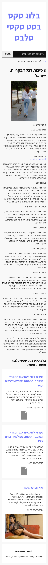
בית (44, 61)
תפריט (8, 54)
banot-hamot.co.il (38, 159)
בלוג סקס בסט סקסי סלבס (24, 26)
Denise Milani (33, 488)
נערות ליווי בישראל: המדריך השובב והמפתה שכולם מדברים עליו (24, 381)
